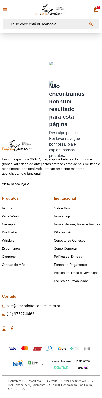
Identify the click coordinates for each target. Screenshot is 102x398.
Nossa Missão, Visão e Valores (77, 224)
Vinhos (7, 208)
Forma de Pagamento (70, 265)
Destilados (10, 232)
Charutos (9, 256)
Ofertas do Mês (13, 265)
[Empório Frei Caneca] (50, 9)
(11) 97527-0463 (20, 314)
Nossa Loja (62, 216)
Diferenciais (62, 232)
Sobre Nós (62, 208)
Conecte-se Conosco (69, 240)
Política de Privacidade (71, 281)
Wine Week (10, 216)
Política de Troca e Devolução (76, 273)
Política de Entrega (68, 256)
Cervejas (8, 224)
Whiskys (8, 240)
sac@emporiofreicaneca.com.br (33, 306)
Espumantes (11, 248)
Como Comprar (65, 248)
